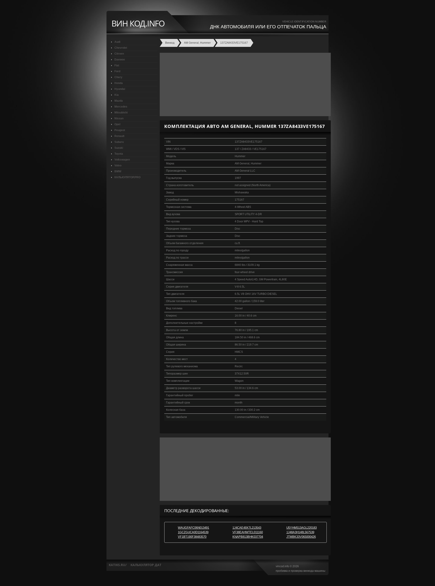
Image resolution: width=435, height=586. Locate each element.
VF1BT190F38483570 (192, 536)
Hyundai (119, 89)
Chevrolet (120, 47)
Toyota (118, 153)
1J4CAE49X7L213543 (246, 527)
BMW (117, 171)
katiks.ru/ (118, 565)
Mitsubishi (121, 112)
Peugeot (119, 130)
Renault (119, 136)
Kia (116, 94)
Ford (117, 71)
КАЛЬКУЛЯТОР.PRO (127, 177)
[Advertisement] (244, 84)
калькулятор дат (145, 565)
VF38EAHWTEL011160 (247, 532)
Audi (117, 41)
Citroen (119, 53)
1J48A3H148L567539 (300, 532)
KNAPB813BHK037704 (247, 536)
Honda (118, 83)
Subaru (119, 142)
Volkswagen (122, 159)
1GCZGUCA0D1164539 (193, 532)
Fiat (116, 65)
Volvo (117, 165)
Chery (118, 77)
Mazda (118, 100)
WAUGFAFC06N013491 (193, 527)
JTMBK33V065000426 (301, 536)
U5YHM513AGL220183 (301, 527)
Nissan (118, 118)
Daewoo (119, 59)
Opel (117, 124)
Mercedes (120, 106)
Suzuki (118, 147)
